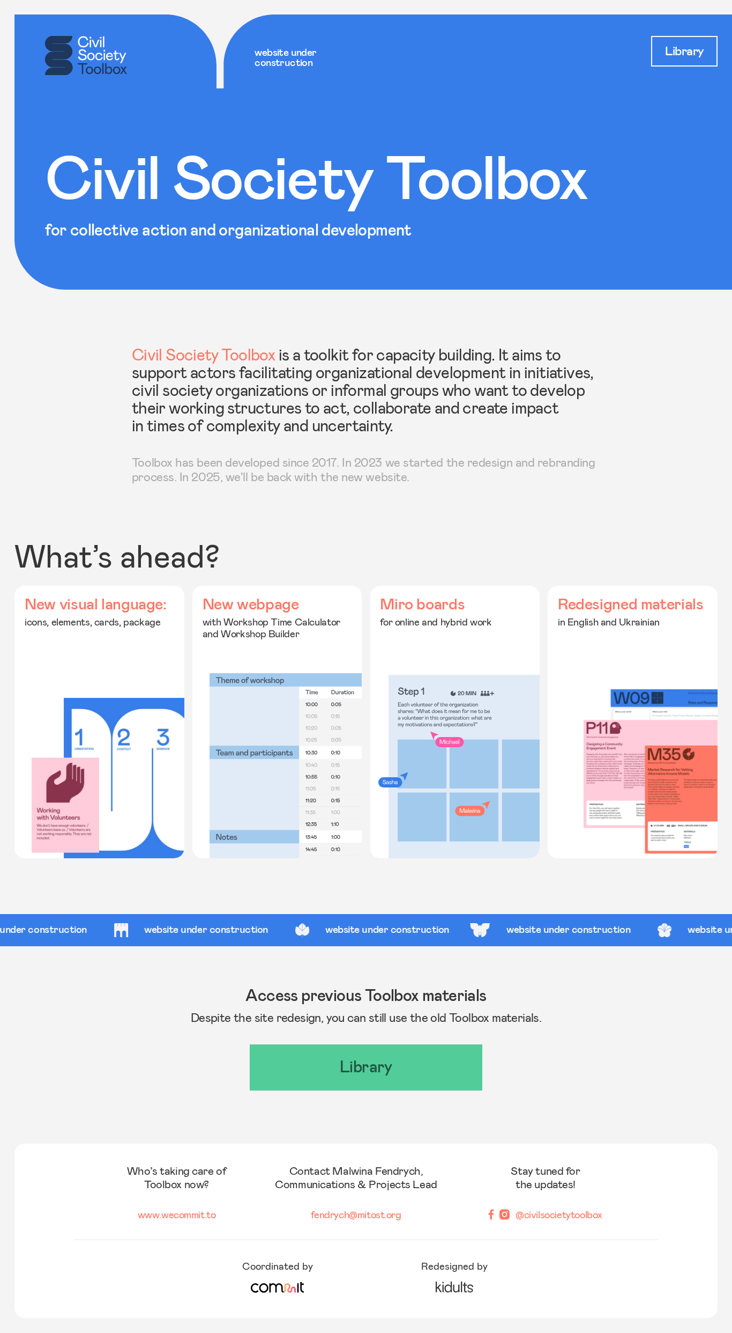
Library (684, 52)
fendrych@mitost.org (356, 1214)
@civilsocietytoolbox (559, 1214)
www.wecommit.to (177, 1214)
